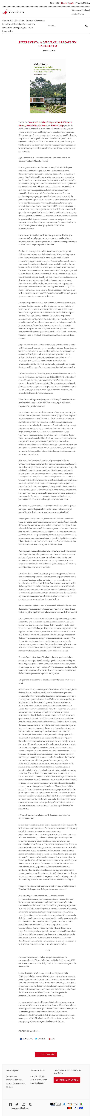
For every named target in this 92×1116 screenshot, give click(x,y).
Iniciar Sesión (78, 14)
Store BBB (54, 2)
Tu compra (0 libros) (81, 9)
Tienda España (67, 2)
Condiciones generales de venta (14, 1078)
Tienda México (83, 2)
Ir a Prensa (48, 1054)
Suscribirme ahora (67, 1080)
